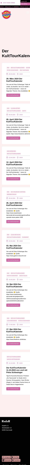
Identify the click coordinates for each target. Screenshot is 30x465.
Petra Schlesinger (12, 70)
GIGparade (7, 6)
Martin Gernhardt (12, 275)
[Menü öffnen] (27, 12)
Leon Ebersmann (12, 320)
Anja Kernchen (11, 151)
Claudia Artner (15, 108)
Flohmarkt (25, 237)
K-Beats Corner (23, 6)
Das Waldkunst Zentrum (18, 192)
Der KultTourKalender (17, 67)
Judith (24, 110)
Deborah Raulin (11, 194)
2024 (8, 67)
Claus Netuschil (15, 234)
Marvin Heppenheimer (13, 359)
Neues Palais (23, 275)
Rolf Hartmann (24, 70)
